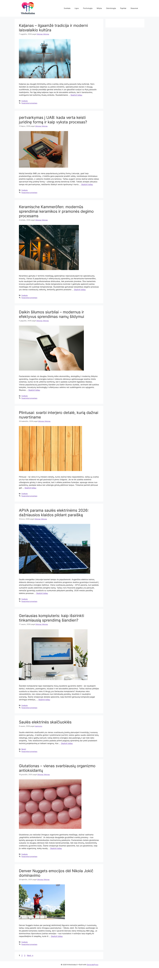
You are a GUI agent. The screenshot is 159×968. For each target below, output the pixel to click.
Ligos (77, 8)
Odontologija (111, 8)
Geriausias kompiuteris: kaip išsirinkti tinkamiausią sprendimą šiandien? (51, 617)
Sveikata (67, 8)
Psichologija (87, 8)
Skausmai (134, 8)
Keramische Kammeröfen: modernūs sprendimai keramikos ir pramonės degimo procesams (56, 211)
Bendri (23, 749)
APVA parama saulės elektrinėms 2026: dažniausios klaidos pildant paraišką (54, 512)
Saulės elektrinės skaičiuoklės (45, 722)
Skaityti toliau (76, 95)
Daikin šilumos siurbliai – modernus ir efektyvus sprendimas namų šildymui (51, 314)
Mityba (99, 8)
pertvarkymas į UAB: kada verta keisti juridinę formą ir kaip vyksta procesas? (53, 119)
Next (30, 955)
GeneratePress (92, 965)
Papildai (123, 8)
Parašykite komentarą (29, 103)
